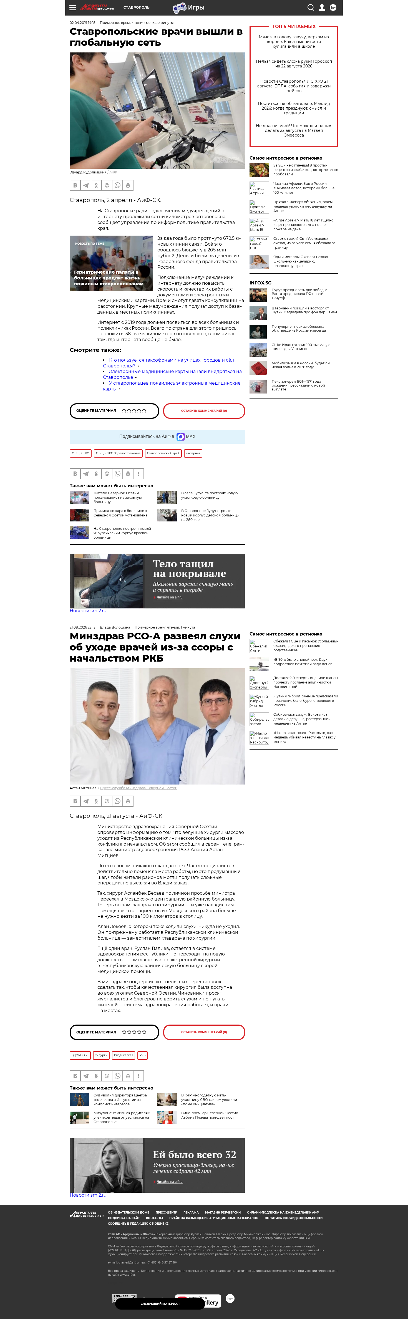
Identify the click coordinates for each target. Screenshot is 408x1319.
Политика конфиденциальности (294, 1218)
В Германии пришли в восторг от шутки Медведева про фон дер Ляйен (304, 310)
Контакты (154, 1218)
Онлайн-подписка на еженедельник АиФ (283, 1212)
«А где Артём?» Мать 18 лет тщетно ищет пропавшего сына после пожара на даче (303, 224)
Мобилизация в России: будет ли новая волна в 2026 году (301, 365)
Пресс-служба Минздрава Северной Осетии (138, 788)
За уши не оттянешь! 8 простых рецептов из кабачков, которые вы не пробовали (305, 169)
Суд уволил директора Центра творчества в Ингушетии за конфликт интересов (120, 1099)
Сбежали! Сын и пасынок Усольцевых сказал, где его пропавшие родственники (305, 645)
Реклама (191, 1212)
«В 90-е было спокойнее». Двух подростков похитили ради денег (302, 661)
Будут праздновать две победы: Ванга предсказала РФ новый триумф (299, 294)
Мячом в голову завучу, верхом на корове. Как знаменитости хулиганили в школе (294, 42)
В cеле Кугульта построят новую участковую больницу (209, 495)
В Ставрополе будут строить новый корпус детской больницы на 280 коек (210, 515)
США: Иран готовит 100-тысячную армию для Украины (301, 347)
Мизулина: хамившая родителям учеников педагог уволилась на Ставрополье (122, 1117)
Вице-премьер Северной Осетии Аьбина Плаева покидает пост (209, 1115)
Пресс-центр (166, 1212)
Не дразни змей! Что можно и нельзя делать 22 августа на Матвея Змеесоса (294, 130)
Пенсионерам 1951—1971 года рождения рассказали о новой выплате (298, 385)
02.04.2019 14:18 (82, 23)
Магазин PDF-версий (223, 1212)
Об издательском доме (128, 1212)
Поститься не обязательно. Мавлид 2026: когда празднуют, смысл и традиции (294, 108)
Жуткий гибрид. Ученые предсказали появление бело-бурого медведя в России (305, 700)
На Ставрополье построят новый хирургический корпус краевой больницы (122, 532)
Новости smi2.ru (88, 610)
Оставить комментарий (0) (204, 411)
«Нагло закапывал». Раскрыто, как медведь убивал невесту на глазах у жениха (304, 737)
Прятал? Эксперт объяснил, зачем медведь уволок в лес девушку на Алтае (303, 206)
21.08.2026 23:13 (82, 627)
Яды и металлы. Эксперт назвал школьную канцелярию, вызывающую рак (300, 261)
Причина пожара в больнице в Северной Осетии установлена (120, 513)
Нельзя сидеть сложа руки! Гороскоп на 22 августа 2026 (294, 64)
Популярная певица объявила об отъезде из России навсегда (299, 328)
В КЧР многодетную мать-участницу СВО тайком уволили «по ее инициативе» (209, 1099)
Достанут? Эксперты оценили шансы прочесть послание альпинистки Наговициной (305, 682)
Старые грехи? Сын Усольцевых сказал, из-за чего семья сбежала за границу (304, 242)
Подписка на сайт (124, 1218)
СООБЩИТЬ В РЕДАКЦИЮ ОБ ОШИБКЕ (138, 1223)
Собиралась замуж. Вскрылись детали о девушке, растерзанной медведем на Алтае (302, 718)
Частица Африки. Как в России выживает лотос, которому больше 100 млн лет (303, 188)
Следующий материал (160, 1304)
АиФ (113, 172)
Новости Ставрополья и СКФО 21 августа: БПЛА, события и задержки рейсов (294, 86)
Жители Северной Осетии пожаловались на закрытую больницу (118, 497)
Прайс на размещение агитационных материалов (213, 1218)
